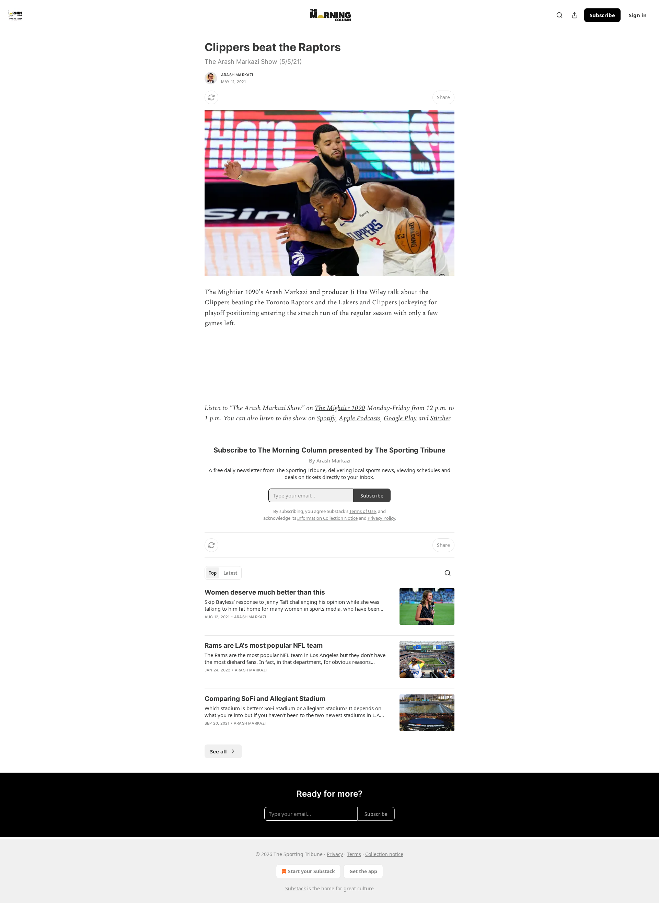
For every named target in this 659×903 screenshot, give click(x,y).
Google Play (400, 418)
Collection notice (384, 854)
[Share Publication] (574, 15)
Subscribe (602, 15)
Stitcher (440, 418)
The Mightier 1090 (340, 408)
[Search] (559, 15)
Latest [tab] (230, 573)
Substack (295, 888)
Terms (354, 854)
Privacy (335, 854)
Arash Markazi (237, 74)
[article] (329, 609)
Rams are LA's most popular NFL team (264, 645)
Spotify (326, 418)
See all (218, 751)
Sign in (638, 15)
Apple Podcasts (359, 418)
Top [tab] (213, 573)
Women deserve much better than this (265, 592)
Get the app (363, 871)
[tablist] (223, 573)
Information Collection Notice (327, 518)
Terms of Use (362, 511)
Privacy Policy (381, 518)
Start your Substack (311, 871)
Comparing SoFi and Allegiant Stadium (265, 699)
